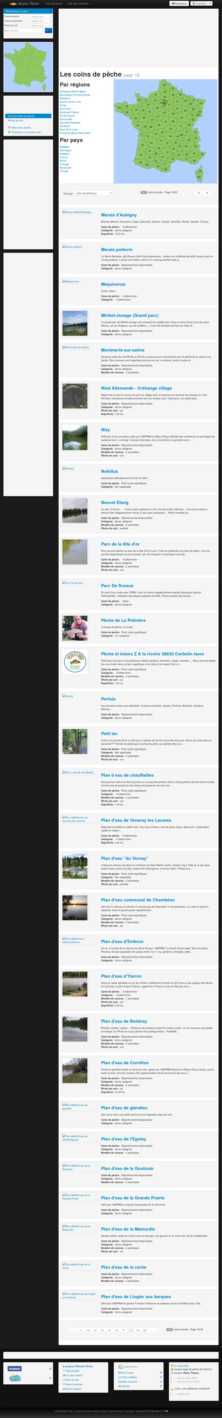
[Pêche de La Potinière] (75, 628)
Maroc (63, 160)
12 (88, 1330)
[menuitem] (28, 116)
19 (137, 1330)
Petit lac (109, 733)
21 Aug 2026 (181, 1365)
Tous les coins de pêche (21, 116)
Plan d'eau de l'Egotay (123, 1139)
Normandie (66, 119)
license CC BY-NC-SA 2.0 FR (151, 1411)
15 (109, 1330)
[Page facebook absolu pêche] (28, 1368)
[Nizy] (75, 437)
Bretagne (65, 98)
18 (130, 1330)
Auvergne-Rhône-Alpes (73, 91)
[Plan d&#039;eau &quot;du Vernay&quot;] (75, 866)
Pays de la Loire (69, 129)
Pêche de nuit (15, 120)
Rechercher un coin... (17, 11)
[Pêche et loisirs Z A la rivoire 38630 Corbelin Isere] (75, 661)
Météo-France (126, 1372)
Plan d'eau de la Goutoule (127, 1168)
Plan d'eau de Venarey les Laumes (136, 820)
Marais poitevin (117, 249)
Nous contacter (74, 1384)
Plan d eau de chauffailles (127, 775)
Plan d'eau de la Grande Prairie (133, 1198)
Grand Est (65, 108)
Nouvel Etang (115, 502)
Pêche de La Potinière (123, 620)
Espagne (65, 153)
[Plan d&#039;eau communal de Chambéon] (75, 907)
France (64, 157)
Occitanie (65, 126)
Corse (63, 105)
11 (80, 1330)
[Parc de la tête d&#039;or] (75, 552)
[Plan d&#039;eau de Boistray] (75, 1029)
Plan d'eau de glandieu (124, 1107)
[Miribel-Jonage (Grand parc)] (75, 323)
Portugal (64, 164)
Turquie (64, 171)
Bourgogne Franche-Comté (75, 94)
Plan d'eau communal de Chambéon (138, 900)
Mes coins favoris (21, 127)
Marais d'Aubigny (119, 215)
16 (116, 1330)
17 (123, 1330)
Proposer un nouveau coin (26, 132)
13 (95, 1330)
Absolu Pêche (28, 3)
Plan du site (72, 1379)
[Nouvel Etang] (75, 510)
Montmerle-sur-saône (123, 350)
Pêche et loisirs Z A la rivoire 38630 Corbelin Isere (152, 654)
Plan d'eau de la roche (124, 1267)
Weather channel (127, 1381)
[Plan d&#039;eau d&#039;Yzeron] (75, 984)
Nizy (105, 429)
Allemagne (65, 150)
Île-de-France (67, 115)
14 (102, 1330)
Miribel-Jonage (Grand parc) (130, 315)
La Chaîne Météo (127, 1377)
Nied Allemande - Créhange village (136, 388)
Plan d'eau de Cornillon (125, 1062)
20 (144, 1330)
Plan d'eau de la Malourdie (128, 1229)
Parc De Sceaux (117, 585)
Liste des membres (77, 3)
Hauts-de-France (69, 112)
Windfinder (124, 1386)
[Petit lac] (75, 741)
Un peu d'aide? (74, 1375)
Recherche (181, 3)
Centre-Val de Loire (70, 101)
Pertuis (108, 699)
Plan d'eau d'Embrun (122, 941)
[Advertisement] (23, 105)
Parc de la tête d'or (120, 544)
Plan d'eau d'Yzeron (121, 976)
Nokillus (109, 471)
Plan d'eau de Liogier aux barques (136, 1296)
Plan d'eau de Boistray (124, 1021)
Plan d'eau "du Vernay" (124, 858)
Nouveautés (72, 1370)
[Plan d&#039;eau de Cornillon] (75, 1070)
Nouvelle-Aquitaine (70, 122)
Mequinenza (113, 284)
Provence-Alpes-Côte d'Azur (75, 133)
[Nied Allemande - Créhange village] (75, 396)
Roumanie (65, 167)
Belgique (64, 146)
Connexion (200, 3)
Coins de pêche (53, 3)
